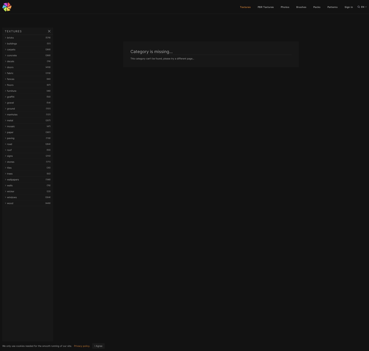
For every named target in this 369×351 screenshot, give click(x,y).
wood (29, 203)
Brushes (301, 7)
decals (29, 61)
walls (29, 185)
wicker (29, 191)
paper (29, 132)
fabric (29, 73)
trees (29, 173)
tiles (29, 167)
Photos (285, 7)
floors (29, 84)
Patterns (332, 7)
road (29, 144)
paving (29, 138)
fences (29, 79)
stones (29, 161)
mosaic (29, 126)
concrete (29, 55)
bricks (29, 37)
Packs (317, 7)
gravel (29, 102)
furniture (29, 90)
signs (29, 155)
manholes (29, 114)
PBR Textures (266, 7)
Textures (245, 7)
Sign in (349, 7)
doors (29, 67)
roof (29, 150)
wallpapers (29, 179)
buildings (29, 43)
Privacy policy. (82, 346)
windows (29, 197)
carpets (29, 49)
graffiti (29, 96)
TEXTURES (13, 31)
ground (29, 108)
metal (29, 120)
